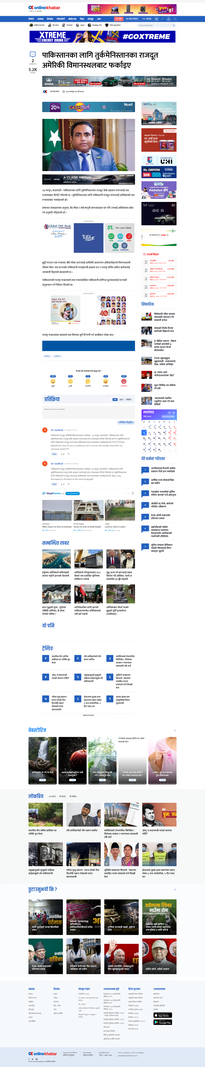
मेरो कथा (106, 1027)
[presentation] (128, 493)
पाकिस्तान (57, 356)
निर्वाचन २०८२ (133, 1017)
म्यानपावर (69, 25)
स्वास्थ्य (148, 18)
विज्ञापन (156, 1002)
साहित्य (30, 1002)
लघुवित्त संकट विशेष (135, 998)
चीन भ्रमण (55, 25)
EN (156, 19)
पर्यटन (56, 998)
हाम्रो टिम (156, 994)
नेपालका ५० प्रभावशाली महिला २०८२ (111, 995)
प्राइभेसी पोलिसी (159, 1006)
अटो (55, 1009)
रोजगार (56, 1002)
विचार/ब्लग (32, 998)
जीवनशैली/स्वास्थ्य (34, 1013)
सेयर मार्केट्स (133, 18)
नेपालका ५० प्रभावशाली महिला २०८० (111, 1008)
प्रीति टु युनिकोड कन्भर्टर (111, 1035)
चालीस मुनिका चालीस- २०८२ (113, 1019)
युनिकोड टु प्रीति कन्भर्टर (111, 1039)
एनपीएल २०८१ (83, 994)
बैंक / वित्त (57, 1006)
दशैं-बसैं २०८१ (133, 1029)
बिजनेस (50, 19)
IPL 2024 (82, 1004)
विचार (82, 19)
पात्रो (120, 18)
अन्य (99, 19)
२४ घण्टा (52, 797)
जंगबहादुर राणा (97, 25)
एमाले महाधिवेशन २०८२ (136, 1021)
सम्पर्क (155, 1009)
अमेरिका (47, 356)
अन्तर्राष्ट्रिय (31, 1021)
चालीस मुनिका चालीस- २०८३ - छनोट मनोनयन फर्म (113, 1014)
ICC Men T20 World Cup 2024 (88, 999)
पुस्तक (82, 25)
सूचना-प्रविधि (58, 1013)
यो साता (62, 797)
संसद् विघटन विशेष (135, 1002)
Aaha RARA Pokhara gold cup (89, 1009)
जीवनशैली (61, 19)
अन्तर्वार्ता (31, 1006)
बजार (55, 994)
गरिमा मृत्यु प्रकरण (115, 25)
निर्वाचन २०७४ (133, 1006)
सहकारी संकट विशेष (135, 994)
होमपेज (31, 19)
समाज (30, 994)
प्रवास (30, 1017)
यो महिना (73, 797)
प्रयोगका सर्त (157, 998)
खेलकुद (90, 19)
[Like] (61, 454)
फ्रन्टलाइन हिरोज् (109, 1031)
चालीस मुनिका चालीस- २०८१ (113, 1023)
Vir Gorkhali (57, 430)
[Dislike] (68, 454)
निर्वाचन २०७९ (133, 1013)
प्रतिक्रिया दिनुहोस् (126, 422)
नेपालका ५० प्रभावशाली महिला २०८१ (111, 1001)
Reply (54, 454)
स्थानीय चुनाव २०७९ (135, 1009)
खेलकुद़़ (31, 1009)
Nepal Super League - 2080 (87, 1015)
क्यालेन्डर (148, 412)
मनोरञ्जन (72, 19)
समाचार (40, 19)
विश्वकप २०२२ (133, 1025)
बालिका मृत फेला (39, 25)
